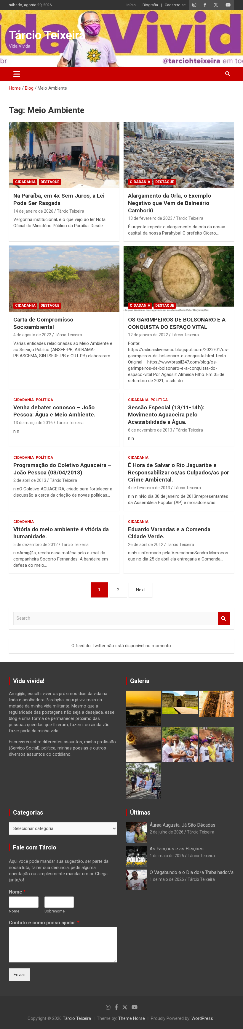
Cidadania (25, 182)
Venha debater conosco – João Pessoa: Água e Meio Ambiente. (54, 411)
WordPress (202, 1018)
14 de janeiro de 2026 (33, 211)
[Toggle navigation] (17, 74)
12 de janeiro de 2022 (148, 334)
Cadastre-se (175, 5)
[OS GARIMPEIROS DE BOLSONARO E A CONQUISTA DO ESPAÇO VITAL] (178, 278)
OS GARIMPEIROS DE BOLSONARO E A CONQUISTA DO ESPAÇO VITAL (177, 323)
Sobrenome (54, 911)
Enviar (19, 974)
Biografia (150, 5)
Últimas (140, 812)
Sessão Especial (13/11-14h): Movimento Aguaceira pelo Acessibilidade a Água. (166, 414)
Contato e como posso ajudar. (44, 922)
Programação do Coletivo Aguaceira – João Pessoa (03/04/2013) (62, 469)
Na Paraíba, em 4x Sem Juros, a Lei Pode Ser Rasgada (59, 199)
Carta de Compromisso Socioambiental (43, 323)
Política (44, 400)
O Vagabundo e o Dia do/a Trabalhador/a (192, 872)
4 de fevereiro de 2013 (149, 487)
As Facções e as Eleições (177, 849)
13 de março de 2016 (33, 422)
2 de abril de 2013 (29, 480)
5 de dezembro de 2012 (35, 544)
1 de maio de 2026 (167, 855)
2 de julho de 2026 (166, 832)
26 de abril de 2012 (145, 544)
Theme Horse (131, 1018)
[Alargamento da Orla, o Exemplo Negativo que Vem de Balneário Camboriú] (178, 155)
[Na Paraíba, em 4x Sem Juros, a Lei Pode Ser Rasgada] (64, 155)
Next (140, 589)
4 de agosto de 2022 (32, 334)
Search (224, 618)
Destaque (50, 182)
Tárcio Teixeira (47, 35)
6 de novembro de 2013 (150, 430)
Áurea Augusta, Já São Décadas (182, 825)
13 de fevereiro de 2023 (150, 218)
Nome (17, 892)
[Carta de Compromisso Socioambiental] (64, 278)
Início (131, 5)
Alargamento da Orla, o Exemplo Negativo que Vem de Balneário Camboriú (169, 203)
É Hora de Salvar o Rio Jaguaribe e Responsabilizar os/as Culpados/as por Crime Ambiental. (178, 472)
